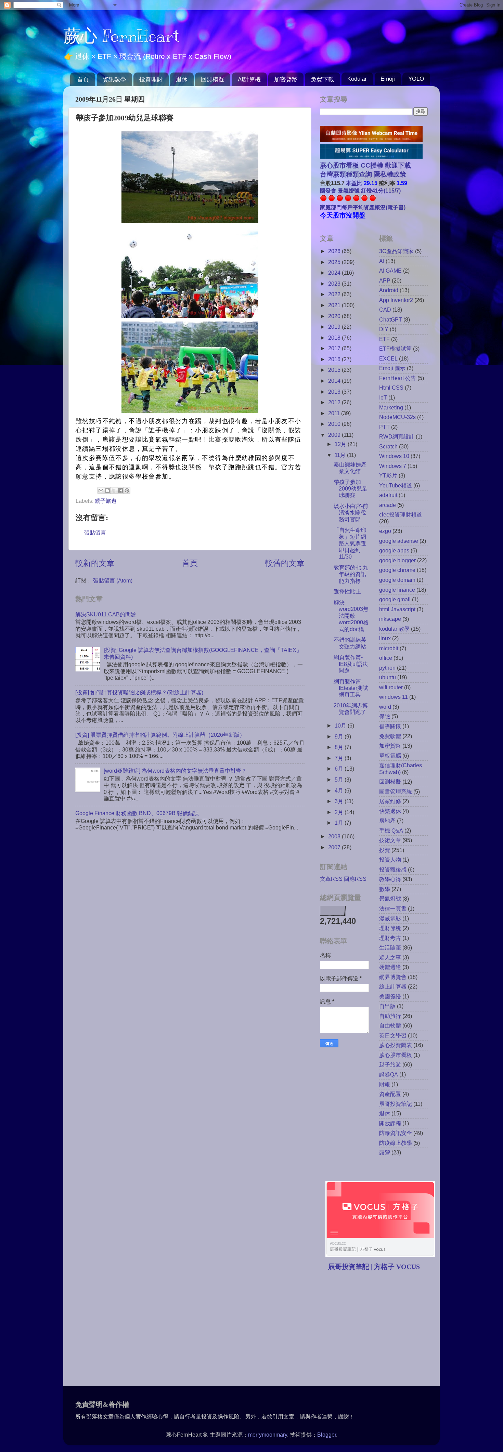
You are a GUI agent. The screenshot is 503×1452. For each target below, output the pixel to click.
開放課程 (390, 1123)
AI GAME (390, 270)
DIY (383, 329)
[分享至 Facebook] (120, 490)
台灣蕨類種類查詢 (346, 174)
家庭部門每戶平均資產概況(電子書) (362, 207)
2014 (335, 381)
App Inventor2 (396, 300)
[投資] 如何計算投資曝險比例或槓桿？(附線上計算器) (139, 692)
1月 (340, 823)
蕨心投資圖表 (395, 1045)
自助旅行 (390, 1016)
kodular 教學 (394, 629)
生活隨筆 (390, 947)
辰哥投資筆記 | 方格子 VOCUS (374, 1266)
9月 (340, 736)
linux (385, 638)
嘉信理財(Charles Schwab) (400, 768)
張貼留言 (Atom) (112, 580)
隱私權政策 (389, 174)
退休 (182, 79)
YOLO (416, 79)
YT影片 (388, 475)
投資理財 (151, 79)
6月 (340, 769)
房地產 (387, 820)
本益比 (354, 183)
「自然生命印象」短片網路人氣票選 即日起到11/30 (353, 543)
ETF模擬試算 (395, 348)
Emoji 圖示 (392, 368)
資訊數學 (114, 79)
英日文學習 (393, 1035)
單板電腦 (390, 756)
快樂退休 (390, 811)
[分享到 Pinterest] (127, 490)
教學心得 (390, 879)
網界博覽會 (393, 977)
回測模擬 (212, 79)
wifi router (391, 687)
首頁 (83, 79)
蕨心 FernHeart (121, 36)
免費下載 (322, 79)
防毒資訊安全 (395, 1133)
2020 (335, 316)
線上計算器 (393, 986)
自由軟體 (390, 1025)
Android (388, 290)
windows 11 (393, 697)
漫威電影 (390, 918)
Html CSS (391, 387)
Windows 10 (394, 456)
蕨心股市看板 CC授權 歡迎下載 (365, 165)
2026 (335, 251)
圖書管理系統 (395, 791)
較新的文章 (95, 563)
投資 (384, 850)
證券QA (388, 1074)
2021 (335, 305)
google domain (397, 580)
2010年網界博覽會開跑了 (351, 708)
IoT (383, 397)
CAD (385, 309)
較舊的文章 (285, 563)
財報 (384, 1084)
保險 (384, 716)
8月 (340, 747)
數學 (384, 889)
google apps (394, 550)
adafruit (388, 495)
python (387, 668)
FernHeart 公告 (397, 378)
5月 (340, 779)
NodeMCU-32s (397, 417)
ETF (384, 339)
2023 (335, 283)
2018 (335, 338)
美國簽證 (390, 996)
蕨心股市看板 (395, 1055)
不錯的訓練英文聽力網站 (350, 643)
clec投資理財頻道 (400, 514)
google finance (397, 590)
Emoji (388, 79)
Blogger (326, 1434)
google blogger (397, 560)
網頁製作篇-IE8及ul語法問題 (351, 663)
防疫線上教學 (395, 1143)
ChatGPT (390, 319)
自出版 (387, 1006)
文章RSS (331, 879)
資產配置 (390, 1094)
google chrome (397, 570)
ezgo (385, 531)
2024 (335, 273)
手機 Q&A (391, 830)
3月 (340, 801)
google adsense (398, 541)
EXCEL (388, 358)
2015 (335, 370)
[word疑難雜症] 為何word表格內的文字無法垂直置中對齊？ (175, 771)
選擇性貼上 (347, 591)
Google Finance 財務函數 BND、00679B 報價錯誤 (137, 813)
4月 (340, 790)
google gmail (395, 599)
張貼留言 (95, 532)
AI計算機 (249, 79)
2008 (335, 836)
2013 (335, 392)
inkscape (390, 619)
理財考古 (390, 938)
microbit (388, 648)
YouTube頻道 (395, 485)
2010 (335, 424)
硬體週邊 (390, 967)
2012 (335, 402)
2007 (335, 847)
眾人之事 (390, 957)
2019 (335, 327)
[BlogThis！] (107, 490)
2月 (340, 812)
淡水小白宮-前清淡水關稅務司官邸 (351, 512)
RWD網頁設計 (396, 436)
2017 (335, 348)
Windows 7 (392, 466)
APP (384, 280)
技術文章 (390, 840)
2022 (335, 294)
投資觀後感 (393, 869)
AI (381, 261)
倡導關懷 (390, 726)
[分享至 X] (114, 490)
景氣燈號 (390, 898)
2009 (335, 435)
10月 (341, 725)
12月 (341, 444)
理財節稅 (390, 928)
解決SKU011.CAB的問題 (105, 614)
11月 (341, 455)
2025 (335, 262)
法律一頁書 (393, 908)
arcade (387, 505)
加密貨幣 (285, 79)
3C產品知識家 (396, 251)
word (385, 707)
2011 (334, 413)
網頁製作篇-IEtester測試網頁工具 (351, 688)
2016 (335, 359)
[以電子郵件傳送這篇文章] (101, 490)
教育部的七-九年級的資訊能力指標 (351, 574)
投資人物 (390, 859)
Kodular (357, 79)
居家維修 (390, 801)
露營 (384, 1152)
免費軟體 (390, 736)
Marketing (391, 407)
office (385, 658)
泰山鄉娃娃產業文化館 (350, 467)
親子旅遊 (106, 501)
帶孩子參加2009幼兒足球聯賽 (350, 488)
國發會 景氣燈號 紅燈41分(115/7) (360, 190)
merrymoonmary (267, 1434)
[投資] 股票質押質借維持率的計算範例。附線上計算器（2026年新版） (160, 735)
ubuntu (387, 677)
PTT (384, 427)
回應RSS (355, 879)
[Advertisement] (377, 1329)
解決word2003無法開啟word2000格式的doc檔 (351, 615)
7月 (340, 758)
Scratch (388, 446)
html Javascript (397, 609)
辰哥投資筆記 (395, 1104)
